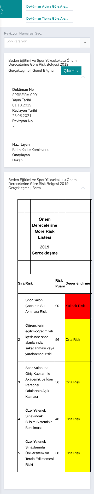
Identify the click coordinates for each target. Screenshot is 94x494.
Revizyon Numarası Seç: (23, 33)
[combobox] (47, 42)
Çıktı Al (70, 70)
